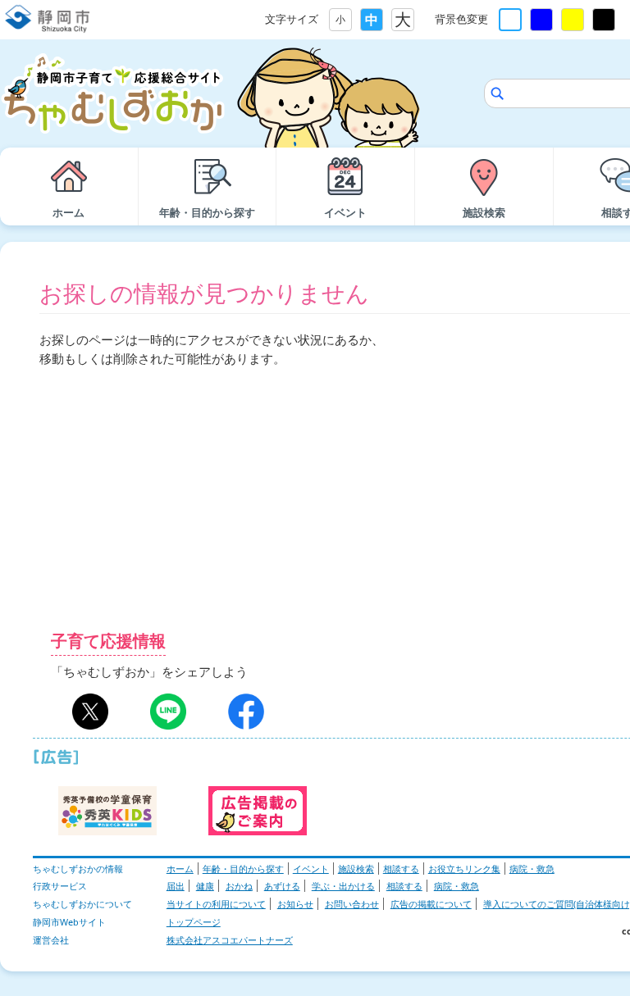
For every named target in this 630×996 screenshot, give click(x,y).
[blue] (541, 19)
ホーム (180, 868)
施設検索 (356, 868)
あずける (282, 886)
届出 (176, 886)
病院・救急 (532, 868)
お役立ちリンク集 (464, 868)
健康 (205, 886)
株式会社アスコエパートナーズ (230, 940)
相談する (401, 868)
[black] (603, 19)
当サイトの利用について (216, 904)
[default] (510, 19)
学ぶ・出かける (343, 886)
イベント (311, 868)
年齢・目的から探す (243, 868)
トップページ (194, 922)
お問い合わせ (352, 904)
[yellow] (572, 19)
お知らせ (295, 904)
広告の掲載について (431, 904)
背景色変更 (461, 18)
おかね (239, 886)
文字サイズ (291, 18)
